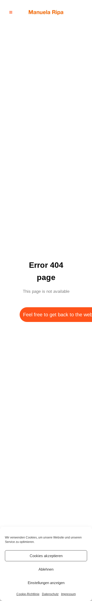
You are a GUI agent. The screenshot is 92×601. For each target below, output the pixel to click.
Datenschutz (50, 594)
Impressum (68, 594)
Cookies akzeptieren (46, 556)
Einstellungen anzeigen (46, 583)
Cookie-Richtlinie (27, 594)
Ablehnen (46, 569)
